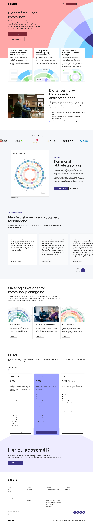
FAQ (28, 493)
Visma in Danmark (63, 520)
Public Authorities (49, 504)
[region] (46, 249)
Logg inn (79, 4)
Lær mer (39, 336)
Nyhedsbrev (29, 500)
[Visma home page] (11, 520)
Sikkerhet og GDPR (49, 495)
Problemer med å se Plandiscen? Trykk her (16, 197)
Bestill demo (69, 4)
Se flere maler (73, 188)
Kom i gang (29, 491)
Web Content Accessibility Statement (53, 502)
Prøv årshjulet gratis (16, 34)
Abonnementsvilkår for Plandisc (52, 489)
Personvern (48, 493)
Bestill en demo (15, 39)
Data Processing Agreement (51, 491)
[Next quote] (83, 270)
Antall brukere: (12, 367)
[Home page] (12, 4)
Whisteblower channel (80, 520)
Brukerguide (29, 495)
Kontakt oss (14, 462)
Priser (9, 489)
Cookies (47, 498)
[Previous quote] (78, 270)
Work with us (71, 520)
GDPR (28, 498)
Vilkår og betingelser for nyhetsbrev (53, 500)
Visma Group (55, 520)
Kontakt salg (19, 432)
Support (9, 495)
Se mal (12, 336)
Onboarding (10, 498)
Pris (51, 4)
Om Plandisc (29, 489)
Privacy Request (49, 506)
